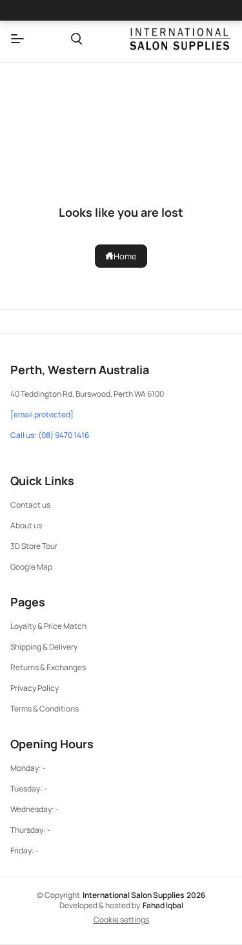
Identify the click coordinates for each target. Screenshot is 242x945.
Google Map (31, 566)
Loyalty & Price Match (48, 626)
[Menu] (17, 38)
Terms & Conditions (44, 708)
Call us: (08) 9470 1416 (49, 435)
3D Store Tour (33, 546)
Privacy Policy (34, 687)
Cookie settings (121, 920)
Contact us (30, 504)
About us (26, 525)
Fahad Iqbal (163, 905)
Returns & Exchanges (48, 667)
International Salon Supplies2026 (144, 895)
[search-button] (76, 39)
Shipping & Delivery (43, 646)
